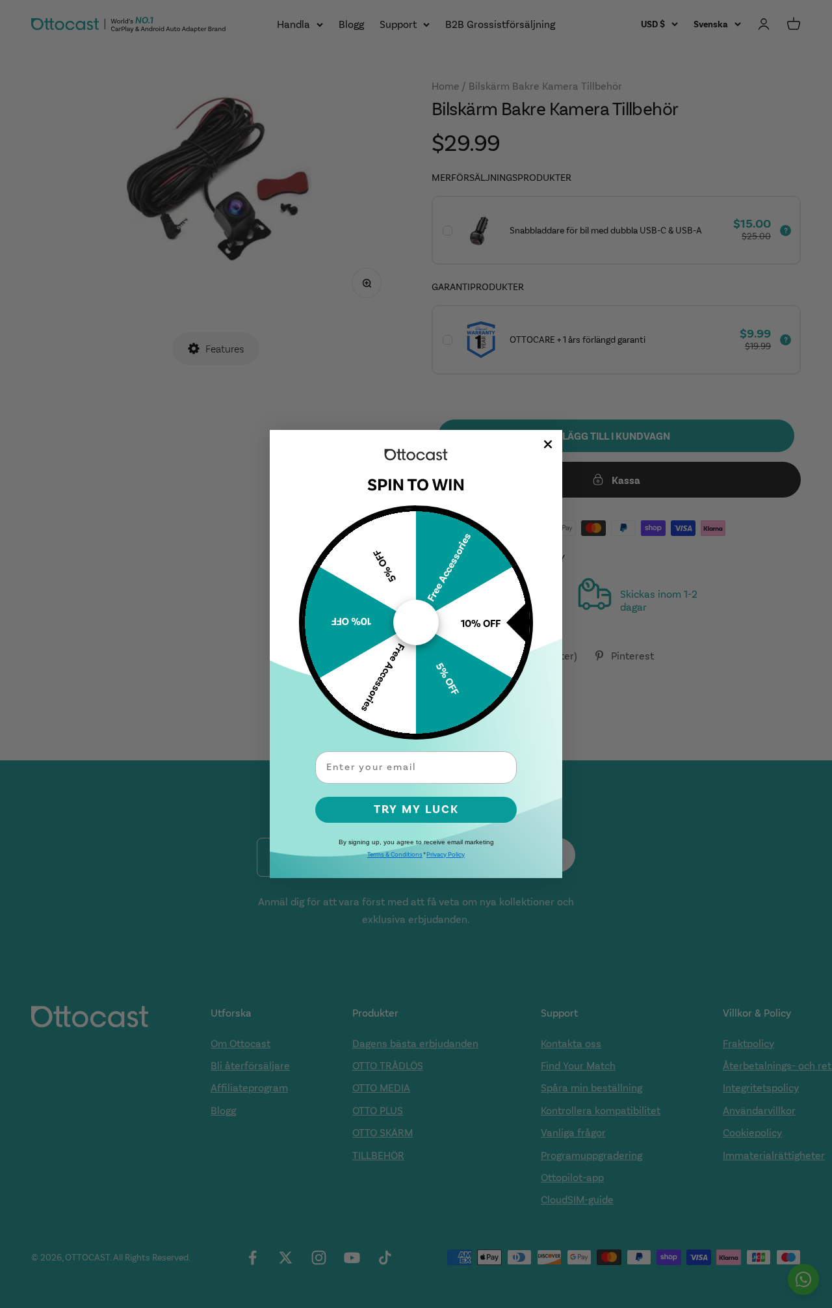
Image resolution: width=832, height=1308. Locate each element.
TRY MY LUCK (416, 809)
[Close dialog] (548, 444)
